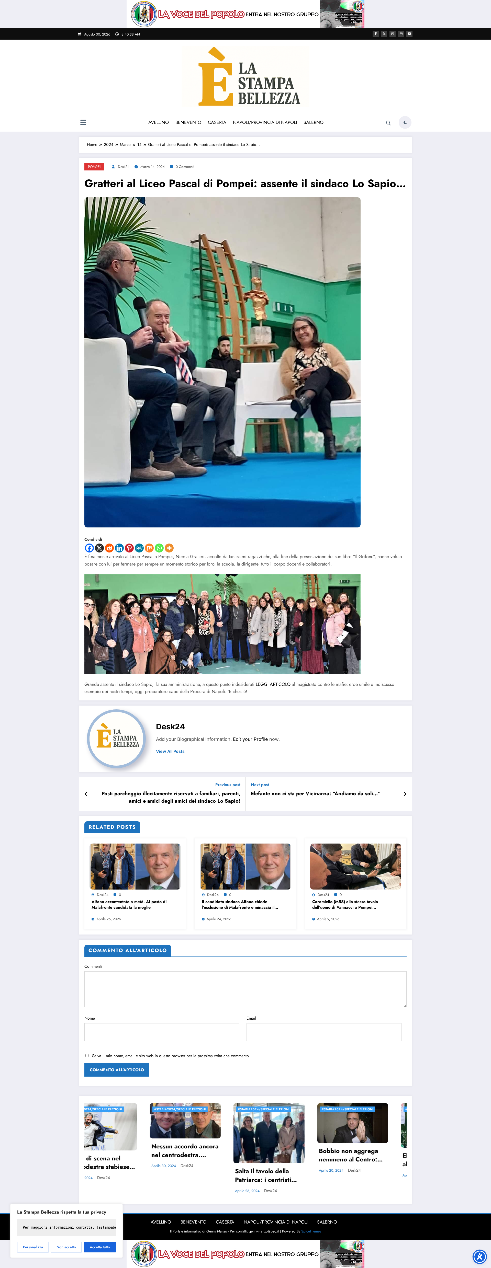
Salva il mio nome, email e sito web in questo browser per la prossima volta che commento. (171, 1056)
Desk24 (123, 166)
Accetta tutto (100, 1247)
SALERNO (313, 122)
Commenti (93, 966)
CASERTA (217, 122)
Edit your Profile (250, 739)
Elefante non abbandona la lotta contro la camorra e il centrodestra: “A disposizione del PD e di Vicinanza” (205, 1160)
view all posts (170, 751)
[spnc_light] (405, 122)
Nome (89, 1018)
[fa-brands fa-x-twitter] (384, 34)
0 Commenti (185, 166)
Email (251, 1018)
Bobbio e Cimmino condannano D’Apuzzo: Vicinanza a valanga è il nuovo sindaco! (374, 1172)
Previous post (227, 784)
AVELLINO (158, 122)
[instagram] (401, 34)
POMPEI (94, 166)
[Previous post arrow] (86, 794)
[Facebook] (89, 548)
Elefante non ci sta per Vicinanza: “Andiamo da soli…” (316, 793)
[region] (66, 1231)
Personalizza (33, 1247)
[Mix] (149, 548)
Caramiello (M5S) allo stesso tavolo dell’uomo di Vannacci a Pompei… (345, 904)
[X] (99, 548)
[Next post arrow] (405, 794)
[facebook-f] (376, 34)
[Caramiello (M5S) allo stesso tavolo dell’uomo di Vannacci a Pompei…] (355, 866)
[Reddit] (109, 548)
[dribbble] (392, 34)
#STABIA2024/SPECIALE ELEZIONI (118, 1109)
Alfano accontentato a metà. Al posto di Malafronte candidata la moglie (129, 904)
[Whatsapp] (159, 548)
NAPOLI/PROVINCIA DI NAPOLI (265, 122)
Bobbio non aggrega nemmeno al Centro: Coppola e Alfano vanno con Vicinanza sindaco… (120, 1156)
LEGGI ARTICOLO (273, 684)
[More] (169, 548)
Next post (260, 784)
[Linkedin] (119, 548)
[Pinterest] (129, 548)
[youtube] (409, 34)
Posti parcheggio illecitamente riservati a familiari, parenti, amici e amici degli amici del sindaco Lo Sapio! (171, 797)
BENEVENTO (188, 122)
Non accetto (66, 1247)
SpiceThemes (311, 1227)
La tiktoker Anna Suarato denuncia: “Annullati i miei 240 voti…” (287, 1156)
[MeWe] (139, 548)
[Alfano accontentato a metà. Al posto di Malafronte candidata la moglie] (135, 866)
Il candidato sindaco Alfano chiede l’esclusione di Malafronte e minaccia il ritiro (238, 905)
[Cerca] (388, 123)
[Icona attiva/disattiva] (83, 123)
